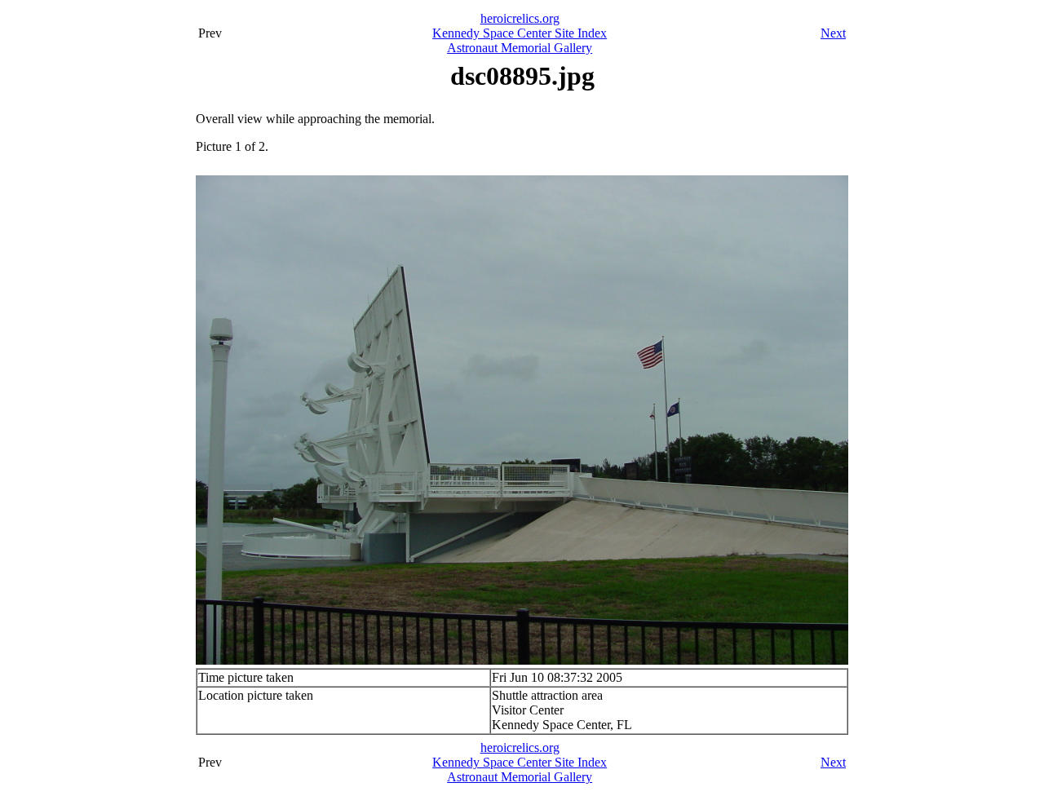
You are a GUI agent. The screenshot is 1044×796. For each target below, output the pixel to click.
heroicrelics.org (520, 18)
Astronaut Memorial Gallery (519, 48)
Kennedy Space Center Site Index (519, 33)
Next (833, 33)
